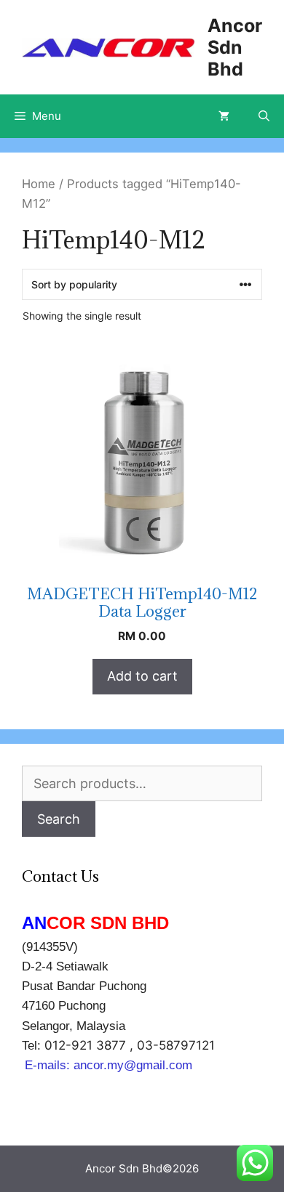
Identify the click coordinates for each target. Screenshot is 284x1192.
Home (38, 184)
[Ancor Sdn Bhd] (108, 46)
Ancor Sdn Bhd (235, 47)
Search (58, 819)
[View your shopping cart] (224, 116)
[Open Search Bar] (264, 116)
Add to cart (142, 676)
